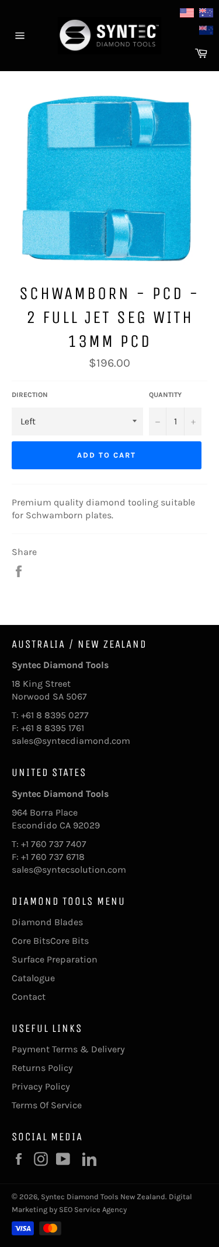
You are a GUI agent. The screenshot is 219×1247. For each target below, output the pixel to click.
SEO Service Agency (93, 1209)
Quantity (165, 395)
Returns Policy (42, 1067)
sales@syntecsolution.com (69, 869)
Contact (29, 996)
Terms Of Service (47, 1105)
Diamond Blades (47, 922)
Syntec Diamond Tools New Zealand (103, 1196)
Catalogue (33, 977)
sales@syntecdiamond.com (71, 740)
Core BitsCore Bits (50, 940)
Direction (30, 395)
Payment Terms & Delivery (68, 1049)
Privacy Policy (41, 1086)
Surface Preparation (55, 959)
